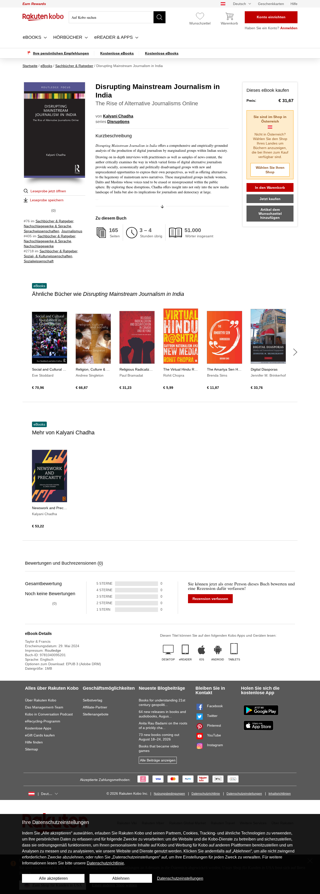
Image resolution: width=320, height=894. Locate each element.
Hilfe (294, 4)
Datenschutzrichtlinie (206, 793)
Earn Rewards (34, 4)
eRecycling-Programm (42, 721)
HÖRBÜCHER (68, 37)
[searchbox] (117, 17)
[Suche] (160, 17)
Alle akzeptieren (53, 878)
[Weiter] (295, 352)
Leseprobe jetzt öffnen (48, 191)
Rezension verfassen (210, 599)
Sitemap (31, 749)
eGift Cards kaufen (40, 735)
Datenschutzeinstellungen (244, 793)
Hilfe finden (34, 742)
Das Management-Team (44, 707)
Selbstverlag (92, 700)
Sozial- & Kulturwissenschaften (48, 256)
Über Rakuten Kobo (40, 700)
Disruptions (118, 122)
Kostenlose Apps (38, 728)
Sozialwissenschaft (39, 261)
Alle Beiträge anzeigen (158, 760)
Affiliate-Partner (95, 707)
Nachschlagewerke (39, 246)
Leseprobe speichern (47, 200)
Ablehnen (121, 878)
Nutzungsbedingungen (169, 793)
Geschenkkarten (271, 4)
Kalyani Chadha (118, 116)
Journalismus (71, 231)
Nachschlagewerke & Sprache (47, 226)
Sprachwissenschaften (41, 231)
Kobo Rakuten (43, 17)
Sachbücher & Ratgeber (54, 221)
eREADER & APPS (114, 37)
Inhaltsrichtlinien (279, 793)
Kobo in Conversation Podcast (49, 714)
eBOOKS (32, 37)
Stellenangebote (95, 714)
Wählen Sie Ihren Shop (270, 170)
